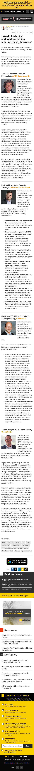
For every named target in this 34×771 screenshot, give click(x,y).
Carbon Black (20, 542)
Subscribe (27, 746)
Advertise (27, 763)
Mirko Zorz (9, 26)
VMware (28, 551)
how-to (4, 551)
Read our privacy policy (10, 763)
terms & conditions (10, 752)
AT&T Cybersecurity (21, 76)
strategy (17, 551)
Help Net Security (25, 759)
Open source (10, 739)
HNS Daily (9, 704)
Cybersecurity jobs (12, 731)
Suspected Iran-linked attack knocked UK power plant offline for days (17, 681)
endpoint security (23, 548)
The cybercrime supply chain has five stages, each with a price (15, 674)
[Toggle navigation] (31, 11)
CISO (28, 542)
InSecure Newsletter (13, 716)
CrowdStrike (6, 432)
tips (23, 551)
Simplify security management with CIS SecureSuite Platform (16, 643)
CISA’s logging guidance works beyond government (16, 589)
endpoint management (9, 548)
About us (20, 763)
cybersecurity (25, 545)
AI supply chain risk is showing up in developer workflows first (15, 661)
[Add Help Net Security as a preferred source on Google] (31, 32)
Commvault (21, 318)
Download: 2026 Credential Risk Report (15, 596)
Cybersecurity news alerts (15, 724)
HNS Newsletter (11, 710)
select (10, 551)
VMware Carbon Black (20, 187)
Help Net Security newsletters (13, 2)
